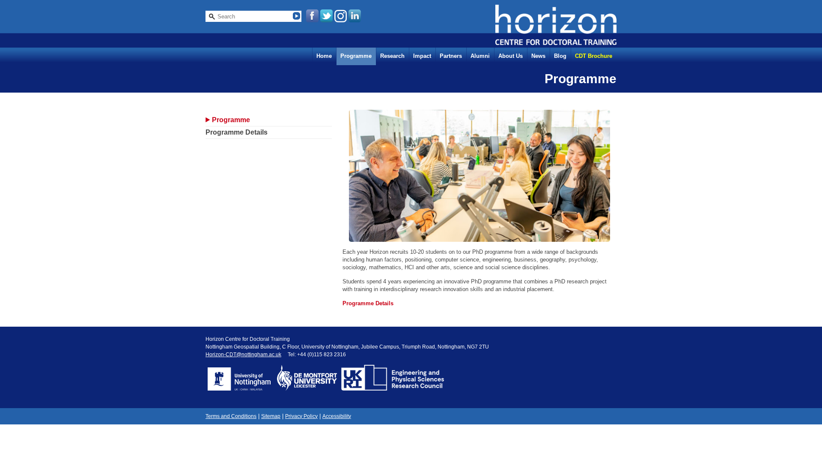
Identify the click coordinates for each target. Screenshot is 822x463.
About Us (510, 56)
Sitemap (270, 416)
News (538, 56)
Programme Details (237, 132)
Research (392, 56)
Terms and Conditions (231, 416)
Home (324, 56)
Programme (356, 56)
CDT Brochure (593, 56)
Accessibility (336, 416)
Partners (451, 56)
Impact (422, 56)
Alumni (480, 56)
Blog (560, 56)
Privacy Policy (301, 416)
